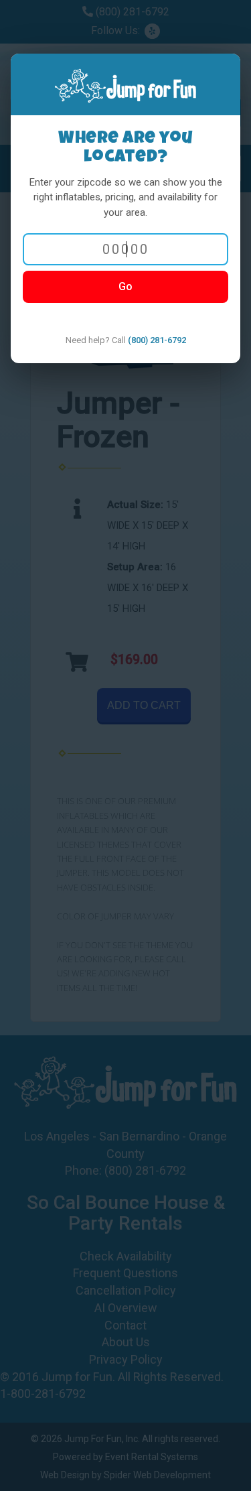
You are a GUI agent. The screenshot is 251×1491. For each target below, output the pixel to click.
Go (125, 286)
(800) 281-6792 (157, 340)
